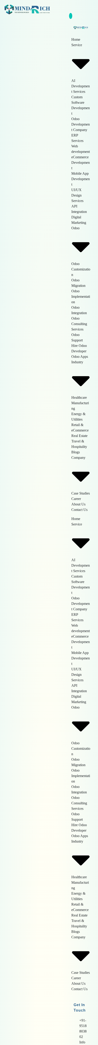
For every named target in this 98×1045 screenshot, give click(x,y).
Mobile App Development (80, 179)
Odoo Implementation (80, 296)
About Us (78, 504)
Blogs (75, 452)
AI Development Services (80, 86)
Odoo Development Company (80, 124)
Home (75, 39)
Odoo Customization (80, 269)
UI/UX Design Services (77, 195)
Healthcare (79, 397)
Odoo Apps (79, 356)
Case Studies (80, 493)
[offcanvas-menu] (91, 8)
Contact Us (79, 510)
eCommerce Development (80, 162)
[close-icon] (70, 16)
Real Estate (79, 436)
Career (76, 499)
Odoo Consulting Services (79, 323)
